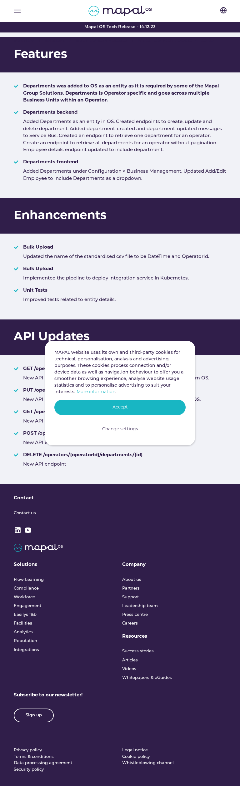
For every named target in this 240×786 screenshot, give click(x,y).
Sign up (34, 715)
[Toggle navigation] (17, 11)
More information (96, 392)
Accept (120, 407)
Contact (24, 498)
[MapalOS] (120, 11)
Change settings (120, 429)
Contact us (25, 513)
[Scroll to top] (227, 773)
